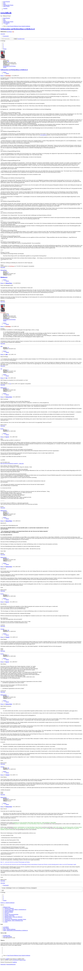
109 (8, 630)
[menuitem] (6, 1)
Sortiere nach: (15, 887)
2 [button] (3, 44)
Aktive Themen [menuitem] (6, 22)
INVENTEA (15, 960)
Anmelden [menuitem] (5, 8)
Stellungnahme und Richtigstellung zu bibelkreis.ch (18, 29)
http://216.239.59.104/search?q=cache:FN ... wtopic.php (12, 463)
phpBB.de (15, 962)
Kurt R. (2, 428)
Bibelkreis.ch (4, 277)
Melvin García (23, 960)
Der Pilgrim (9, 31)
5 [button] (3, 47)
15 (7, 429)
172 (8, 347)
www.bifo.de (6, 13)
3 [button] (3, 45)
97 (7, 370)
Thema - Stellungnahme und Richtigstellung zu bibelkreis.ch (15, 930)
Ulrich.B (2, 629)
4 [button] (3, 46)
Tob (1, 368)
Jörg (13, 31)
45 (7, 272)
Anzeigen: (4, 887)
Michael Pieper (4, 270)
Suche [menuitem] (4, 20)
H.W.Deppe (3, 59)
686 (8, 61)
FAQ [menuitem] (4, 19)
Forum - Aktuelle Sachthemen (9, 929)
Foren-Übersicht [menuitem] (6, 18)
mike (2, 346)
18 (7, 388)
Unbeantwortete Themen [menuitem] (8, 21)
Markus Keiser (4, 387)
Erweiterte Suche (6, 935)
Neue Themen (6, 928)
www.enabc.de (43, 134)
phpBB (7, 958)
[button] (4, 48)
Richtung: (29, 887)
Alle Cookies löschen (7, 936)
